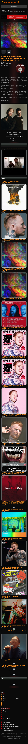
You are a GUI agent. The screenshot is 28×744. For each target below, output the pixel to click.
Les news (5, 717)
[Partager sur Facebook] (3, 52)
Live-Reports (6, 713)
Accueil (3, 10)
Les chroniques (7, 715)
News (7, 10)
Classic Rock (6, 719)
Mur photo (6, 728)
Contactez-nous (7, 701)
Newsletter (6, 705)
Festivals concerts (8, 730)
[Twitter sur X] (9, 52)
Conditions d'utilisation (9, 697)
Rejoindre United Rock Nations (11, 703)
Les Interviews (7, 722)
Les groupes (6, 711)
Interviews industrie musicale (11, 726)
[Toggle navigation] (25, 2)
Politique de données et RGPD (11, 699)
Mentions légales (7, 695)
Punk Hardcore (14, 140)
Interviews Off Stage (9, 724)
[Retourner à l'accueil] (10, 2)
